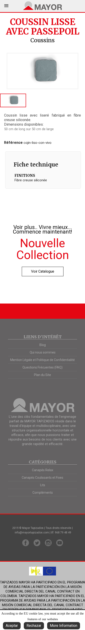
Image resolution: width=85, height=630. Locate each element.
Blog (42, 345)
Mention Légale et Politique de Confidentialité (42, 360)
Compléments (42, 492)
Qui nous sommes (43, 352)
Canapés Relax (42, 470)
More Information (63, 625)
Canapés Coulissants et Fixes (42, 477)
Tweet (47, 47)
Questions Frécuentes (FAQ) (42, 367)
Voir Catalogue (42, 271)
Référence (13, 142)
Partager (37, 47)
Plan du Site (42, 375)
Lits (42, 485)
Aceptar (12, 625)
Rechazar (34, 625)
